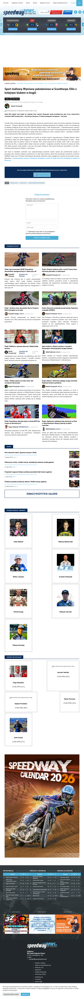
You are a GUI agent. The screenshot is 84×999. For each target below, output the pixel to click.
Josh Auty (23, 183)
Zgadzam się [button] (25, 994)
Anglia (7, 99)
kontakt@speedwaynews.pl (38, 959)
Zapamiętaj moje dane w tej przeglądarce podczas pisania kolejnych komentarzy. (40, 232)
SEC (59, 275)
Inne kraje (15, 99)
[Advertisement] (42, 52)
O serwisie (5, 3)
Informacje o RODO (40, 974)
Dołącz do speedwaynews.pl (60, 3)
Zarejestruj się (39, 977)
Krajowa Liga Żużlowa (23, 275)
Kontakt (35, 3)
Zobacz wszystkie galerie (42, 493)
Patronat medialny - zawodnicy (16, 510)
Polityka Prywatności (40, 972)
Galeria (9, 446)
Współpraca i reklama (17, 3)
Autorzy (28, 3)
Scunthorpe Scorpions (36, 183)
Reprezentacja (23, 427)
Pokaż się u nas (39, 967)
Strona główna (10, 83)
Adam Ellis (14, 183)
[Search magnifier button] (48, 11)
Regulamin (38, 970)
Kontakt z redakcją (40, 963)
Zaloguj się (73, 3)
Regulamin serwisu (45, 3)
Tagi (6, 183)
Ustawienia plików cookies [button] (11, 994)
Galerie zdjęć (38, 981)
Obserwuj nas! (43, 175)
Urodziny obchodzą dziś (14, 657)
